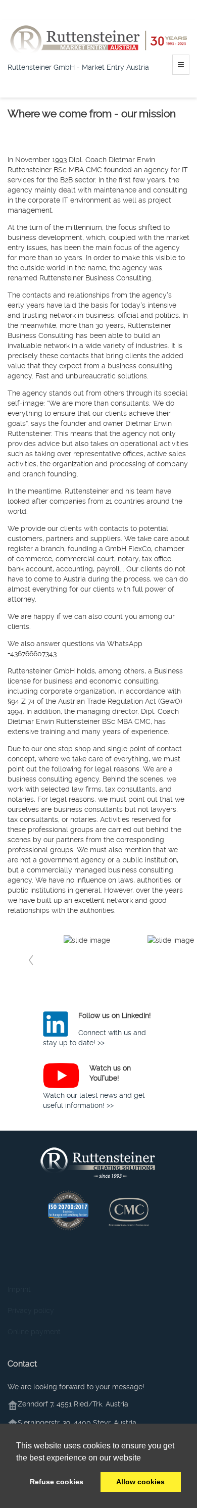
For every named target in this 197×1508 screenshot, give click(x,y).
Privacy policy (31, 1310)
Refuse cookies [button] (56, 1482)
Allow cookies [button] (140, 1482)
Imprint (19, 1289)
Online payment (34, 1332)
